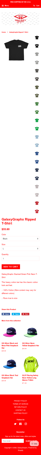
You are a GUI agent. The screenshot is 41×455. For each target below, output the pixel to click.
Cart (37, 6)
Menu (6, 5)
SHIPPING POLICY (20, 413)
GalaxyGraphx (22, 447)
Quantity (5, 254)
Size (3, 244)
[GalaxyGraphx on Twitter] (15, 424)
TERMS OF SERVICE (20, 404)
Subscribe (32, 441)
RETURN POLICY (20, 407)
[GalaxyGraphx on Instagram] (25, 424)
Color (4, 234)
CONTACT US (20, 410)
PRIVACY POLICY (20, 401)
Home (4, 32)
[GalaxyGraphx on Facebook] (20, 424)
